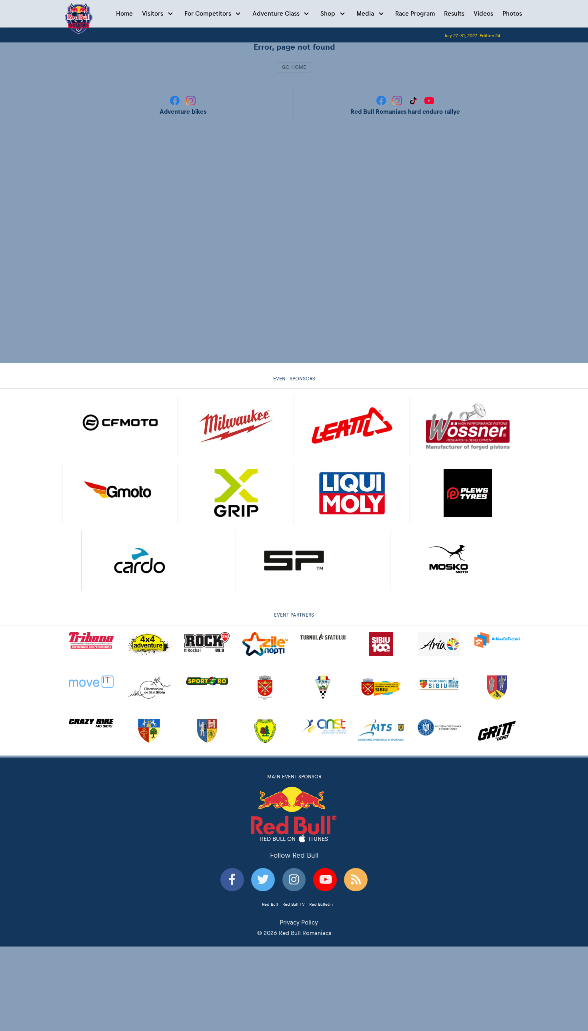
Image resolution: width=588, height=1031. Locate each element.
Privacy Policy (299, 922)
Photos (512, 13)
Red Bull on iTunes (294, 838)
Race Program (415, 13)
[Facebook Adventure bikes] (176, 99)
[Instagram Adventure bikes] (191, 99)
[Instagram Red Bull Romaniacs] (398, 99)
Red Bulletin (321, 904)
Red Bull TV (293, 904)
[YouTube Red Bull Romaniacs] (429, 99)
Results (454, 13)
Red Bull (270, 904)
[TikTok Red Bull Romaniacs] (414, 99)
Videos (483, 13)
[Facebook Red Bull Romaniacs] (382, 99)
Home (124, 13)
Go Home (294, 67)
